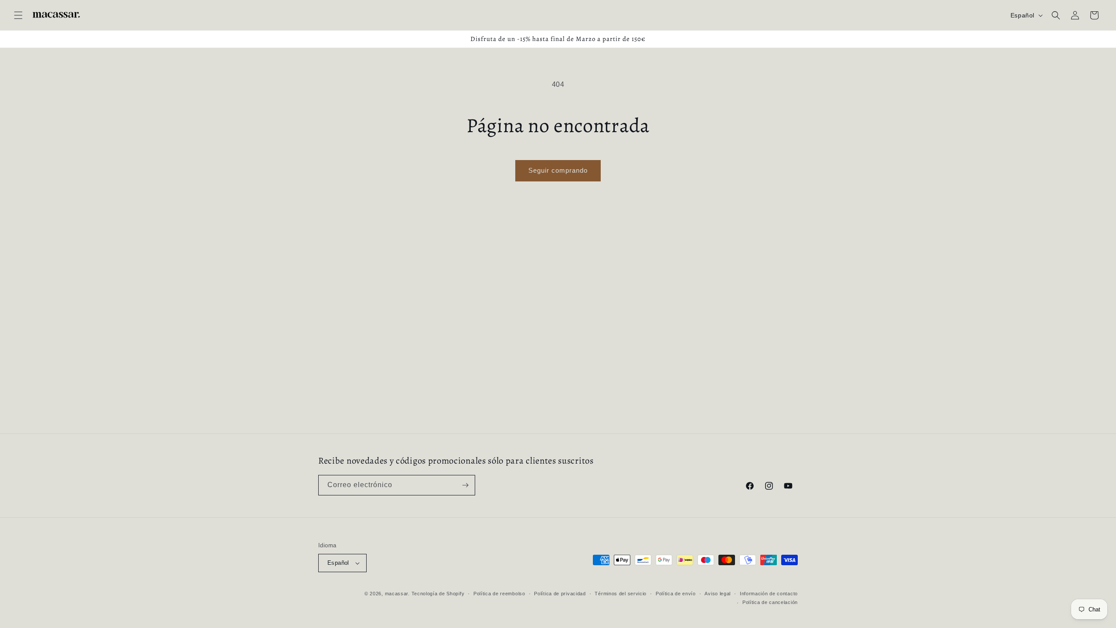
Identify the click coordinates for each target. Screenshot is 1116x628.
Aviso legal (717, 593)
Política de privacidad (559, 593)
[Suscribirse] (465, 485)
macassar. (397, 593)
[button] (18, 15)
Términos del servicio (620, 593)
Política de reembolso (499, 593)
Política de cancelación (770, 602)
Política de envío (676, 593)
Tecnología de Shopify (438, 593)
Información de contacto (769, 593)
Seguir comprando (558, 170)
